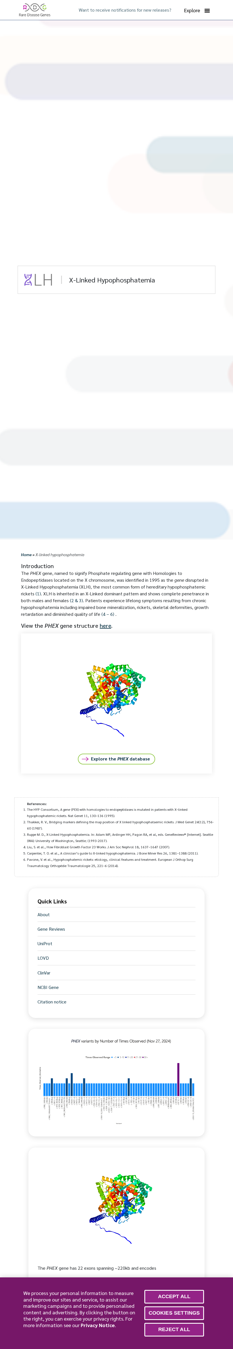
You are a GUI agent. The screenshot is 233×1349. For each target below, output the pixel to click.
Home (26, 554)
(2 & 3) (76, 600)
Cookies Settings (174, 1313)
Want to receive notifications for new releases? (125, 10)
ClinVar (44, 972)
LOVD (43, 958)
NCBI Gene (48, 987)
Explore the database (120, 759)
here (105, 625)
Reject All (174, 1329)
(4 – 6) (107, 614)
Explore (192, 10)
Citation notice (52, 1001)
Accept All (174, 1296)
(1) (38, 593)
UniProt (45, 943)
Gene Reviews (51, 929)
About (44, 914)
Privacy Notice (98, 1325)
